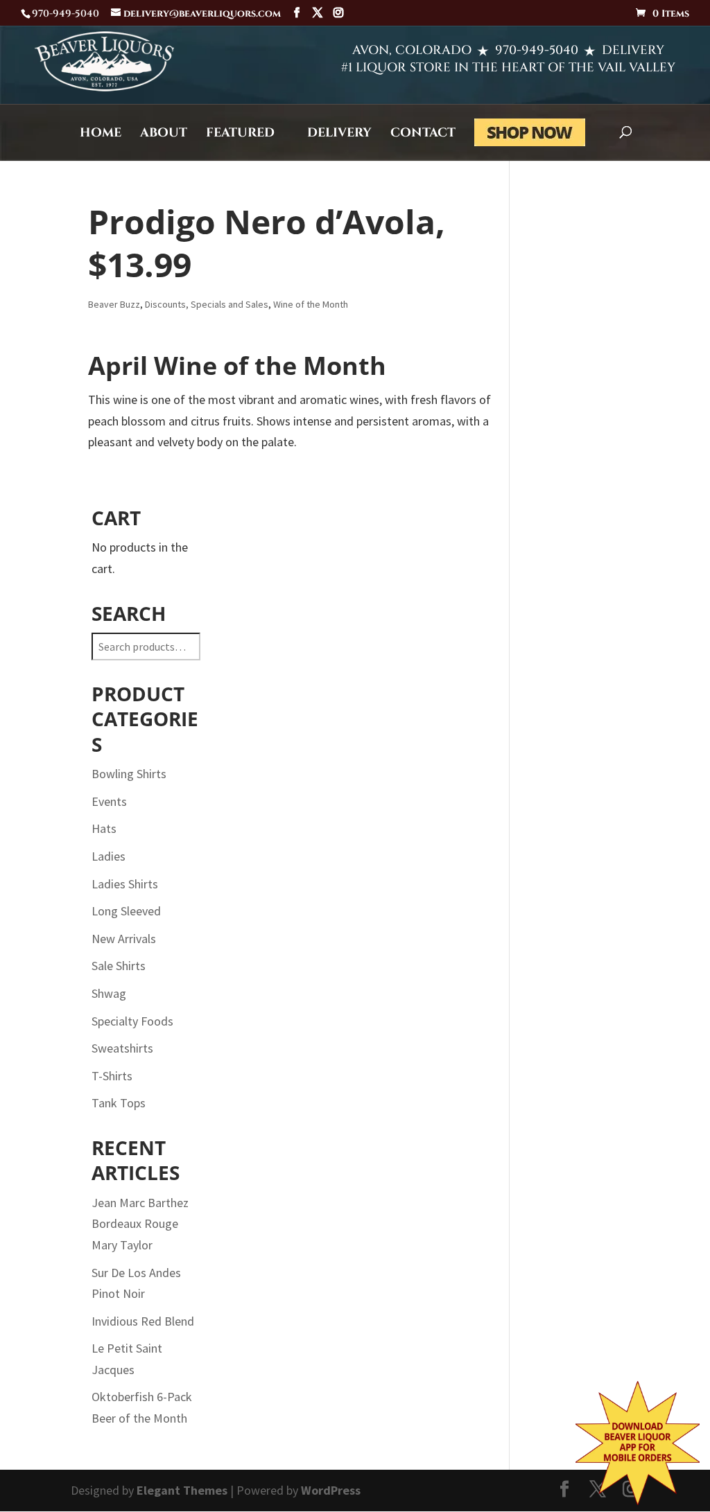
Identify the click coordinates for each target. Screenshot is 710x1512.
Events (109, 801)
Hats (104, 828)
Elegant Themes (182, 1490)
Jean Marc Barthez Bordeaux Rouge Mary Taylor (140, 1224)
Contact (423, 134)
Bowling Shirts (129, 774)
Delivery (339, 134)
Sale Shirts (119, 966)
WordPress (331, 1490)
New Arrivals (124, 939)
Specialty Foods (132, 1021)
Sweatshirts (122, 1048)
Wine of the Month (310, 304)
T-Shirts (112, 1076)
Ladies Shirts (125, 884)
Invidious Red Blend (143, 1321)
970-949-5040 (536, 50)
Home (100, 134)
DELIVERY (633, 50)
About (163, 134)
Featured (240, 134)
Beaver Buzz (114, 304)
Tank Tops (119, 1103)
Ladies (108, 856)
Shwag (109, 993)
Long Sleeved (126, 911)
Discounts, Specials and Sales (206, 304)
